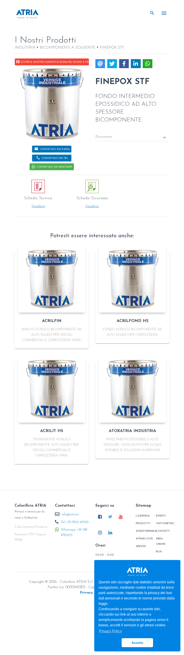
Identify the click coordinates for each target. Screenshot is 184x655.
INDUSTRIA (25, 48)
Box (159, 551)
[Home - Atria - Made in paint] (27, 13)
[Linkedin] (110, 532)
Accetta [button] (137, 642)
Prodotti (143, 523)
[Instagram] (100, 532)
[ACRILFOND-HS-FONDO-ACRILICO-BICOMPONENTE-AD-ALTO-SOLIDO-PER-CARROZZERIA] (132, 279)
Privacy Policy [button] (110, 631)
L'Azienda (143, 515)
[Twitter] (110, 516)
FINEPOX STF (112, 48)
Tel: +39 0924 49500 (74, 522)
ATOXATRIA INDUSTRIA (132, 431)
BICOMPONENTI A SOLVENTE (67, 48)
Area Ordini (160, 541)
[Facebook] (100, 516)
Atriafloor (143, 538)
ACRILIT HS (51, 431)
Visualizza (38, 206)
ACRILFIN (51, 321)
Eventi (161, 515)
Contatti (163, 531)
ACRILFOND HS (132, 321)
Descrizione (131, 137)
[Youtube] (120, 516)
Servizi (141, 546)
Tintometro (163, 523)
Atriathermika (143, 531)
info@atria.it (70, 514)
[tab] (132, 133)
